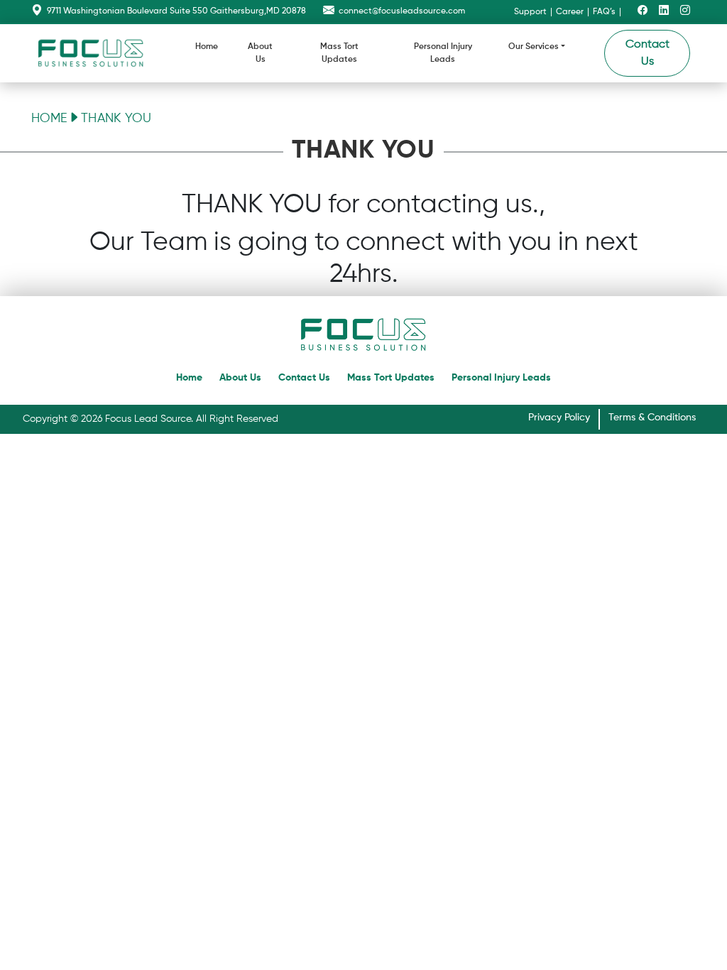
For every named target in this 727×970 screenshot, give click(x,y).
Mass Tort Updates (339, 53)
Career (570, 12)
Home (206, 47)
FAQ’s (604, 12)
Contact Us (647, 53)
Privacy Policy (559, 418)
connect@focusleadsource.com (402, 11)
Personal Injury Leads (443, 53)
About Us (260, 53)
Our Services (533, 47)
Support (530, 12)
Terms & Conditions (652, 418)
